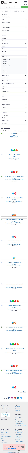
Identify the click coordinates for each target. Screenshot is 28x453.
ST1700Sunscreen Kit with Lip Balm (14, 243)
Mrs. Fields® (4, 99)
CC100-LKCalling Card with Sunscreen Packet (14, 373)
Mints (3, 96)
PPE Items (4, 107)
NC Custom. (10, 452)
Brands (6, 11)
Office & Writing (5, 101)
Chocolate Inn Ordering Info (21, 425)
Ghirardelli (4, 35)
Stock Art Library (18, 421)
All (10, 11)
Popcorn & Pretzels (6, 104)
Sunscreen (23, 11)
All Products (4, 14)
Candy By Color (18, 417)
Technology (4, 112)
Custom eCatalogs (5, 432)
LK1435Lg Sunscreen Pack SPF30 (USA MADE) (14, 179)
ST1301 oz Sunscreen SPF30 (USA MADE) (14, 330)
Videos (2, 440)
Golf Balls (5, 61)
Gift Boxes (4, 38)
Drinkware (4, 32)
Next (24, 391)
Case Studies (4, 442)
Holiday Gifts (4, 123)
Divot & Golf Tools (6, 59)
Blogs (2, 438)
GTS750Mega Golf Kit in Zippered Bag (14, 265)
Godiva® (4, 54)
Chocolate (4, 24)
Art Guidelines (18, 416)
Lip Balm (5, 67)
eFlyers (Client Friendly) (6, 436)
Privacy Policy (18, 439)
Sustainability (18, 434)
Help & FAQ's (17, 406)
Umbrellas (5, 72)
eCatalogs (3, 430)
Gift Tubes (4, 51)
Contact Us (17, 410)
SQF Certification (18, 432)
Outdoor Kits (5, 68)
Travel (3, 117)
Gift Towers (4, 48)
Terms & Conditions (19, 441)
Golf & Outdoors (16, 11)
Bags (3, 19)
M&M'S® (4, 93)
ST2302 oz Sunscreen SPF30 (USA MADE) (14, 287)
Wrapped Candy (5, 120)
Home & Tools (5, 80)
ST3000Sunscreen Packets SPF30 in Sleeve (14, 222)
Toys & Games (5, 115)
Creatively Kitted (5, 30)
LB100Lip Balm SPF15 (14, 136)
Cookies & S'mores (6, 27)
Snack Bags (4, 109)
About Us (3, 406)
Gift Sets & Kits (5, 43)
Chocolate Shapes (19, 419)
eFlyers (2, 434)
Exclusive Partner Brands (6, 408)
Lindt (3, 88)
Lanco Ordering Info (19, 423)
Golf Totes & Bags (6, 65)
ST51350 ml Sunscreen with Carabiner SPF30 (14, 351)
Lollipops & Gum (5, 91)
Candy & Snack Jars (6, 22)
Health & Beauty (5, 75)
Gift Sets (4, 40)
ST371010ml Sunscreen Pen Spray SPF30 (14, 200)
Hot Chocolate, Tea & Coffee (8, 83)
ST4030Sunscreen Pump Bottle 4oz (14, 308)
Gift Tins (3, 46)
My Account (17, 408)
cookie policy (12, 448)
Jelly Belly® (4, 86)
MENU (25, 4)
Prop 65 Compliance (19, 430)
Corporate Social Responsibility (18, 437)
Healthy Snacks (5, 78)
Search (24, 7)
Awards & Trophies (6, 17)
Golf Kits (5, 63)
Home (2, 11)
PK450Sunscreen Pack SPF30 (14, 157)
